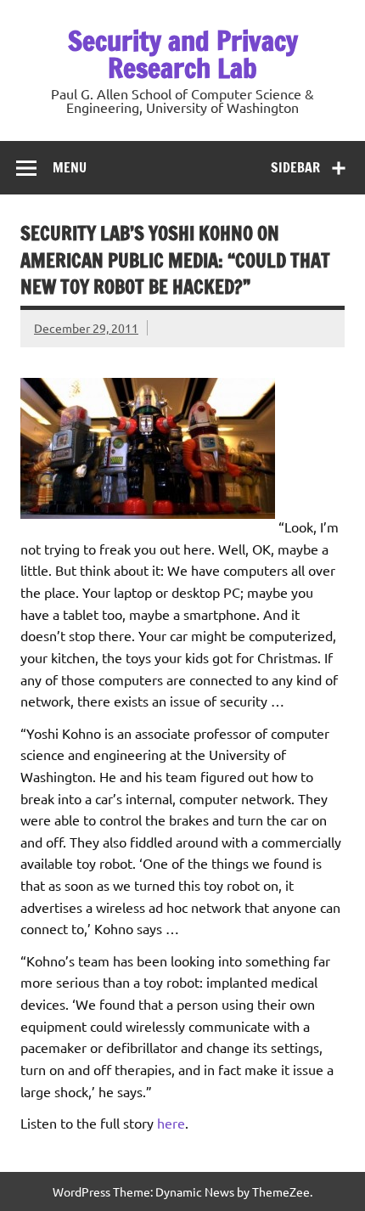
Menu (70, 167)
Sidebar (295, 167)
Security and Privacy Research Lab (183, 54)
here (171, 1122)
